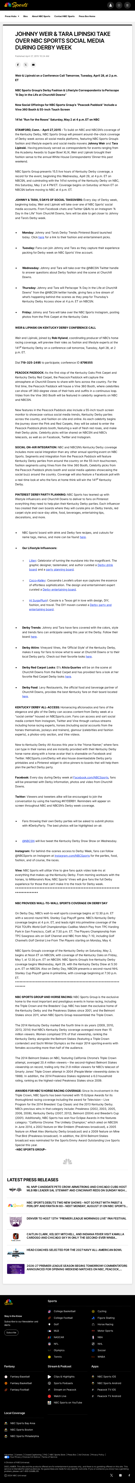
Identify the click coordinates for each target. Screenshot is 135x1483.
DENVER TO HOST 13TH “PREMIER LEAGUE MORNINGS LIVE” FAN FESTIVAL (76, 1218)
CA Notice (35, 1457)
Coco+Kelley (37, 580)
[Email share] (33, 64)
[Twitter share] (25, 64)
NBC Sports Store (58, 1455)
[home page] (16, 5)
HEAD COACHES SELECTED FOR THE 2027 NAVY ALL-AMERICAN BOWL (74, 1250)
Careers (18, 1455)
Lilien (32, 560)
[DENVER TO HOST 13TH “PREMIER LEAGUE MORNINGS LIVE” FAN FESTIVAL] (16, 1222)
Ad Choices (84, 1455)
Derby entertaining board (59, 589)
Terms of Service (49, 1457)
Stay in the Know (13, 1316)
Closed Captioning (32, 1455)
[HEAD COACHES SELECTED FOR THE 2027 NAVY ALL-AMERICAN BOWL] (16, 1253)
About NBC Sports (41, 16)
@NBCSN (28, 841)
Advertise (8, 1455)
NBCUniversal (22, 1462)
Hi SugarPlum (38, 600)
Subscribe (11, 1332)
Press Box (72, 1455)
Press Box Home (87, 16)
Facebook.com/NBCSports (90, 777)
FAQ (45, 1455)
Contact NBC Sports (64, 16)
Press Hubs (10, 16)
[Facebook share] (18, 64)
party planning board (60, 569)
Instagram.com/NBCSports (72, 855)
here (41, 237)
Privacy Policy (97, 1455)
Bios (25, 16)
